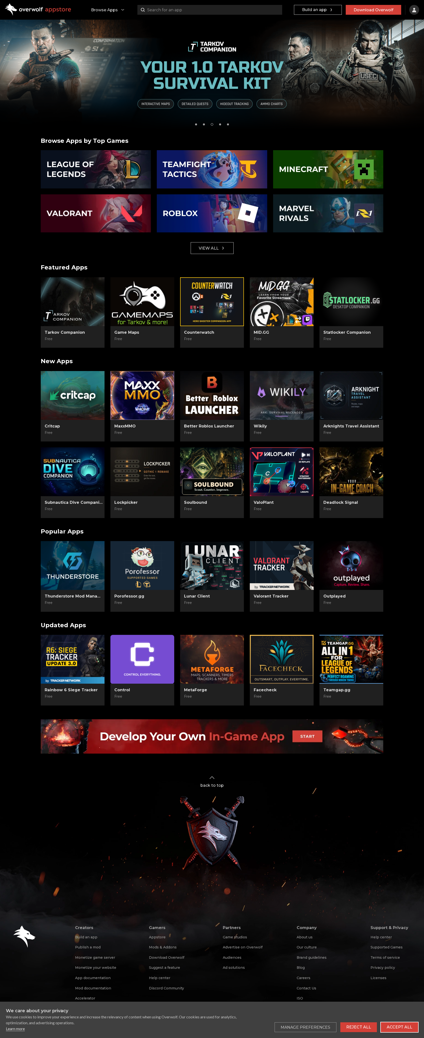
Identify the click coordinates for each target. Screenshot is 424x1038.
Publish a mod (88, 947)
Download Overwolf (373, 10)
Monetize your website (95, 967)
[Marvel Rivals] (328, 213)
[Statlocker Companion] (351, 301)
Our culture (307, 947)
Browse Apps (104, 10)
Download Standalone (73, 433)
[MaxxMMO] (142, 395)
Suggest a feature (164, 967)
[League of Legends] (96, 169)
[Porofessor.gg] (142, 565)
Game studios (235, 937)
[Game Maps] (142, 301)
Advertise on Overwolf (243, 947)
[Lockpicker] (142, 471)
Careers (303, 978)
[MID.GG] (282, 301)
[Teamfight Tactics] (212, 169)
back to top (212, 785)
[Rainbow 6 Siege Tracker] (73, 659)
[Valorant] (96, 213)
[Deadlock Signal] (351, 471)
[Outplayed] (351, 565)
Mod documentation (93, 988)
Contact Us (306, 988)
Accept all (399, 1027)
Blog (301, 967)
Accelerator (85, 998)
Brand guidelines (312, 957)
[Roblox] (212, 213)
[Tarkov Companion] (73, 301)
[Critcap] (73, 395)
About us (305, 937)
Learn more (15, 1028)
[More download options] (305, 339)
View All (209, 248)
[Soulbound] (212, 471)
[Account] (414, 10)
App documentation (93, 978)
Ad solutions (234, 967)
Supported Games (387, 947)
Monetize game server (95, 957)
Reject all (358, 1027)
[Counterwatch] (212, 301)
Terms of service (385, 957)
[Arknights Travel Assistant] (351, 395)
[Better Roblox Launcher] (212, 395)
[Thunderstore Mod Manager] (73, 565)
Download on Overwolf (72, 339)
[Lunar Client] (212, 565)
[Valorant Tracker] (282, 565)
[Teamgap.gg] (351, 659)
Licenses (378, 978)
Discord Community (166, 988)
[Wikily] (282, 395)
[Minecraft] (328, 169)
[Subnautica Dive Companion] (73, 471)
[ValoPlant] (282, 471)
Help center (159, 978)
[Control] (142, 659)
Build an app (314, 9)
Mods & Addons (163, 947)
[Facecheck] (282, 659)
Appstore (157, 937)
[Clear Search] (277, 10)
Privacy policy (383, 967)
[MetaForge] (212, 659)
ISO (300, 998)
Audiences (232, 957)
